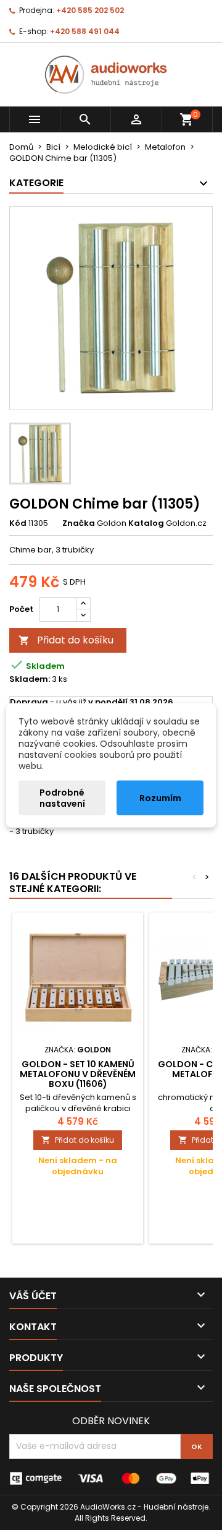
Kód (18, 523)
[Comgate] (111, 1478)
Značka (78, 523)
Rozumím (160, 797)
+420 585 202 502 (90, 10)
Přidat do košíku (65, 640)
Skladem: (29, 679)
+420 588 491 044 (85, 31)
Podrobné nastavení (62, 797)
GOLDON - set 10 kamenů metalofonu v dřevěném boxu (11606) (78, 1074)
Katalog (146, 523)
